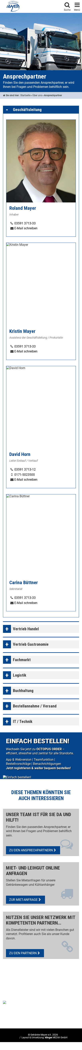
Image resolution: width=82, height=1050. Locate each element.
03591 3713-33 (25, 223)
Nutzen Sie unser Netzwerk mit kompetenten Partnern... (40, 920)
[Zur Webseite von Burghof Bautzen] (16, 1002)
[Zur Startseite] (13, 6)
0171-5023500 (24, 475)
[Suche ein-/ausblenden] (67, 4)
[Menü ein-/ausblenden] (77, 4)
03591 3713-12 (25, 469)
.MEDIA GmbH (56, 1037)
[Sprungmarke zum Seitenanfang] (67, 1031)
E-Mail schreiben (25, 228)
